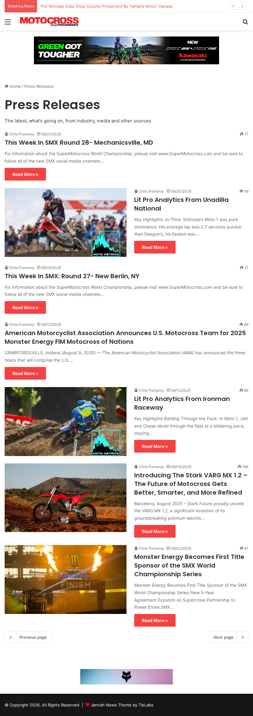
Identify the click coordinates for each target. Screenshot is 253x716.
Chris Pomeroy (22, 134)
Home (14, 86)
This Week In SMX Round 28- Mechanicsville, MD (79, 142)
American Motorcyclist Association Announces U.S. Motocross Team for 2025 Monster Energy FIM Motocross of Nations (125, 337)
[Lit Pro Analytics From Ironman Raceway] (65, 421)
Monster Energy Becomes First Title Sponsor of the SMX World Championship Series (189, 565)
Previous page (33, 637)
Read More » (25, 174)
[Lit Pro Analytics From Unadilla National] (65, 222)
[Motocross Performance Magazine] (49, 21)
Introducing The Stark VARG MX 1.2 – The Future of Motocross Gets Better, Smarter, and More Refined (191, 484)
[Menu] (8, 24)
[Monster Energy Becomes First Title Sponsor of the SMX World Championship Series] (65, 579)
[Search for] (245, 24)
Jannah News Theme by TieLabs (122, 704)
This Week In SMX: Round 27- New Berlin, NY (72, 276)
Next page (224, 637)
